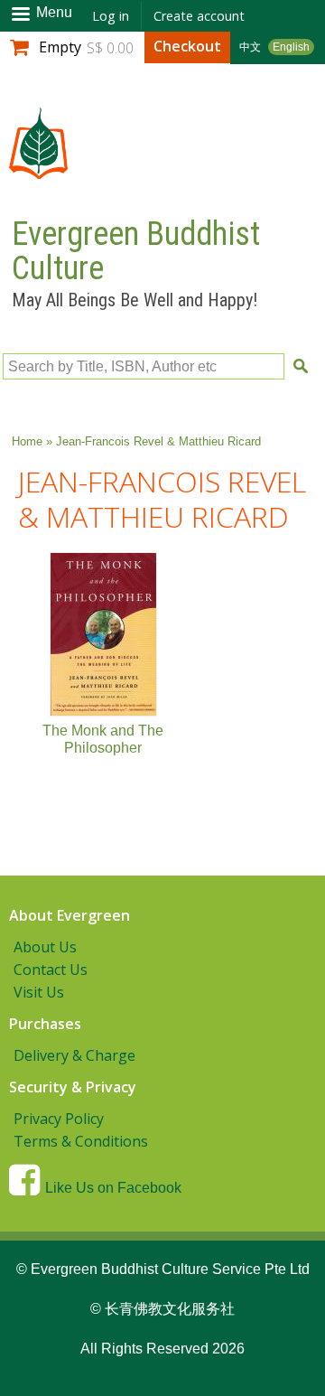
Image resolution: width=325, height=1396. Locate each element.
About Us (45, 947)
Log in (110, 15)
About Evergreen (69, 915)
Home (27, 441)
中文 (250, 47)
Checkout (187, 46)
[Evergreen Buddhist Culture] (38, 170)
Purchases (45, 1024)
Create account (199, 15)
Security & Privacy (72, 1087)
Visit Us (39, 992)
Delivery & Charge (74, 1055)
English (291, 47)
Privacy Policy (59, 1119)
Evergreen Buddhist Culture (136, 251)
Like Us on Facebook (113, 1187)
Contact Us (51, 969)
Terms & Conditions (81, 1141)
